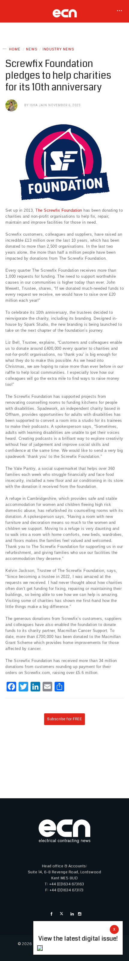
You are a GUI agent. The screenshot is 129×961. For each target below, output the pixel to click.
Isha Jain (38, 105)
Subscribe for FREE (64, 719)
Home (14, 49)
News (31, 49)
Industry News (58, 49)
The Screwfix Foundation (58, 210)
